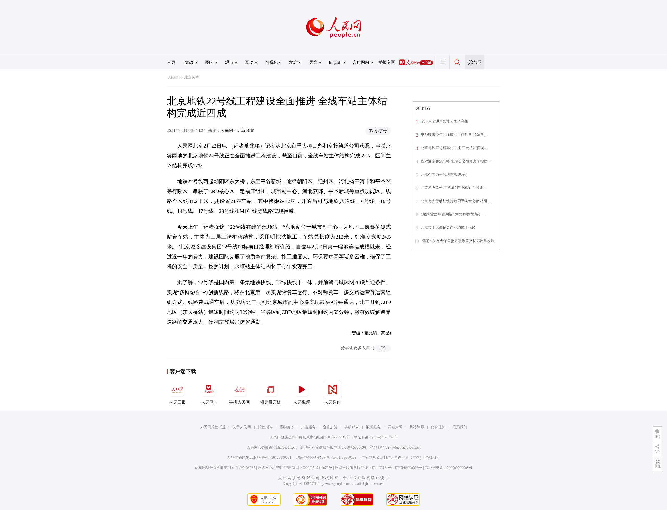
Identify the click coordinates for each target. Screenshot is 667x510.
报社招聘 (265, 427)
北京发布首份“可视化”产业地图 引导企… (454, 188)
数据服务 (373, 427)
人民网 (173, 77)
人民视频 (301, 402)
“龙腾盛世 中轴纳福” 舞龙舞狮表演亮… (452, 214)
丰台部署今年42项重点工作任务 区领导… (454, 135)
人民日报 (177, 402)
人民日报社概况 (213, 427)
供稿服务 (351, 427)
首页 (171, 62)
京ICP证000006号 (408, 468)
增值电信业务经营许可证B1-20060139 (326, 458)
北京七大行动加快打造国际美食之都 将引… (456, 201)
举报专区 (386, 62)
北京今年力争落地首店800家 (443, 174)
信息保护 (438, 427)
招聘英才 (287, 427)
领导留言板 (270, 402)
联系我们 (460, 427)
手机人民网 (239, 402)
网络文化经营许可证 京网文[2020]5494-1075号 (295, 468)
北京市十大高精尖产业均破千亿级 (448, 228)
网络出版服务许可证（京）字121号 (363, 468)
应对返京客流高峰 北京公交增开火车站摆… (456, 161)
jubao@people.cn (384, 437)
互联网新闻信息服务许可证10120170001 (259, 458)
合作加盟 (330, 427)
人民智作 (332, 402)
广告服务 (308, 427)
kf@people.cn (286, 447)
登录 (478, 62)
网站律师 (416, 427)
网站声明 (395, 427)
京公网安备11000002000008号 (448, 468)
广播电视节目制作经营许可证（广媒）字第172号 (400, 458)
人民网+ (208, 402)
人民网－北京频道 (237, 130)
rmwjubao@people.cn (404, 447)
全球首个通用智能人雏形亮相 (444, 121)
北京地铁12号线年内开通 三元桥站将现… (454, 148)
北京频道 (191, 77)
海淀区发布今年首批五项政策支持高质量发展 (458, 241)
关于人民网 (242, 427)
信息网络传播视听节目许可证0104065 (225, 468)
